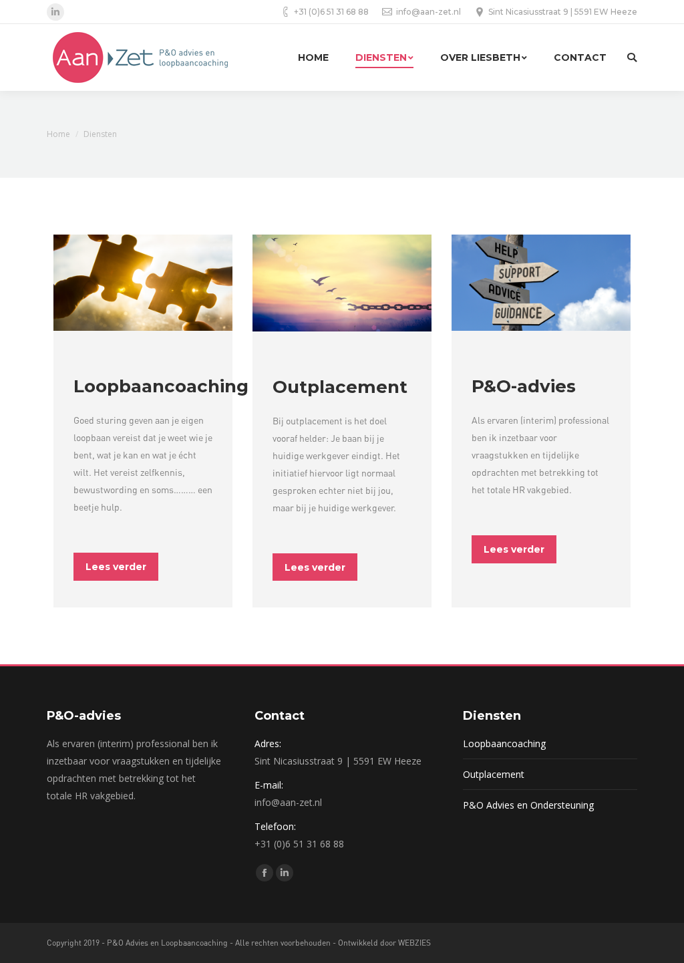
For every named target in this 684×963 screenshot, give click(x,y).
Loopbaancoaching (504, 743)
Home (58, 134)
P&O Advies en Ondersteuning (528, 805)
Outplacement (493, 774)
